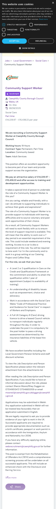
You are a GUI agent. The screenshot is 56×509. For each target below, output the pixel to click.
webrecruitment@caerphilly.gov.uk (22, 446)
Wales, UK (13, 101)
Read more (43, 19)
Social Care (41, 60)
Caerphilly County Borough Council (26, 98)
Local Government (22, 60)
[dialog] (28, 26)
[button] (28, 48)
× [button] (53, 3)
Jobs (7, 60)
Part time (10, 116)
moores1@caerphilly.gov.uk (18, 392)
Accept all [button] (14, 41)
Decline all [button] (40, 41)
